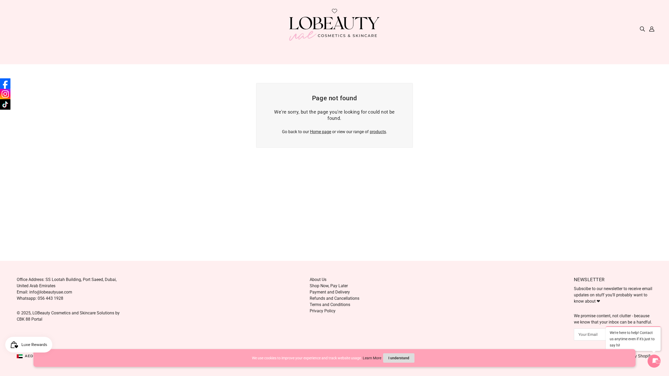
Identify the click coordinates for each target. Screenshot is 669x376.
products (378, 131)
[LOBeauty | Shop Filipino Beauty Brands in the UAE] (334, 28)
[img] (642, 29)
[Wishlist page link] (334, 11)
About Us (318, 279)
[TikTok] (5, 104)
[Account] (651, 29)
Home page (320, 131)
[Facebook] (5, 83)
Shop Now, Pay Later (329, 285)
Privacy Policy (323, 310)
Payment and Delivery (330, 292)
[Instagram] (5, 94)
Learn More (372, 358)
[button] (30, 356)
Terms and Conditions (330, 304)
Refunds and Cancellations (334, 298)
